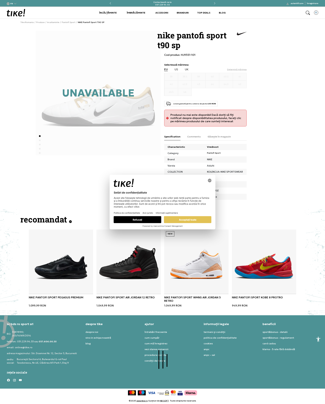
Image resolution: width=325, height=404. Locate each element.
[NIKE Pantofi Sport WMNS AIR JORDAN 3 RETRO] (196, 262)
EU (166, 69)
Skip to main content (20, 3)
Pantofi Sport (68, 22)
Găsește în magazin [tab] (219, 136)
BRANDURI (183, 12)
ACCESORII (161, 12)
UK (187, 69)
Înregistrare (312, 3)
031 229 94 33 (162, 4)
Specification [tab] (172, 136)
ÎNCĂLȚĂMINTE (108, 12)
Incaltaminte (53, 22)
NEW (170, 233)
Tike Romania (27, 22)
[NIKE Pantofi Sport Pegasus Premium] (61, 262)
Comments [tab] (194, 136)
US (176, 69)
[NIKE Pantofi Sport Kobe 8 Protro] (264, 262)
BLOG (222, 12)
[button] (12, 3)
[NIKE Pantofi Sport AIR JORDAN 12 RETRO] (128, 262)
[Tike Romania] (16, 12)
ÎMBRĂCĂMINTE (136, 12)
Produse (40, 22)
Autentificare (297, 3)
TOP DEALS (203, 12)
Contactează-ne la (162, 2)
